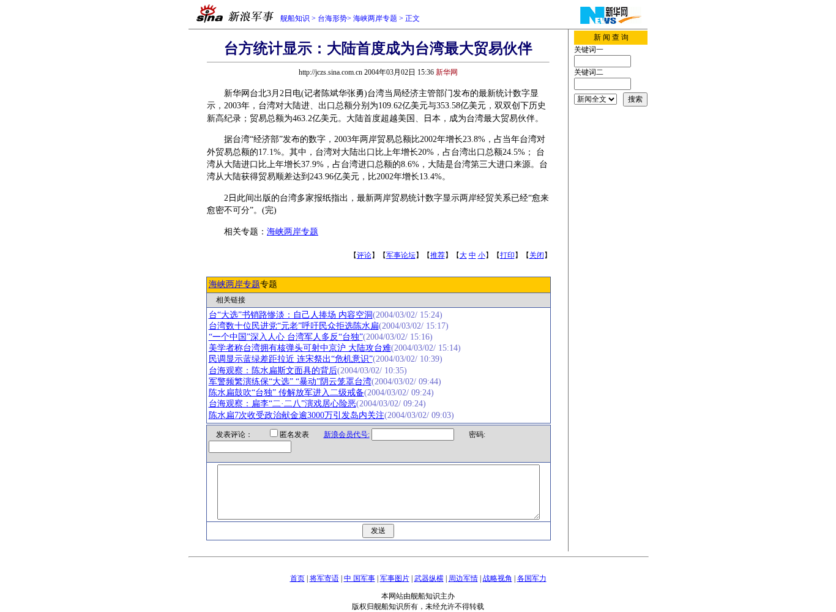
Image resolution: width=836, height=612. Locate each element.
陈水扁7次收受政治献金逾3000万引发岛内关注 (296, 415)
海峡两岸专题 (375, 18)
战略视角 (497, 578)
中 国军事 (359, 578)
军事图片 (394, 578)
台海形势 (332, 18)
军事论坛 (401, 255)
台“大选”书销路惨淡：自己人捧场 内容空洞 (291, 314)
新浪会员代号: (347, 434)
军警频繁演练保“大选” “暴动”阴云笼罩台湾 (290, 381)
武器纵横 (429, 578)
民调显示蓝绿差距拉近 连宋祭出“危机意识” (291, 359)
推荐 (437, 255)
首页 (297, 578)
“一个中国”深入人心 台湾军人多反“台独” (286, 336)
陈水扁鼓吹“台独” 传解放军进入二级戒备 (286, 392)
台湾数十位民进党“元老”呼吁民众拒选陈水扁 (294, 325)
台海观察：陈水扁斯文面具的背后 (273, 370)
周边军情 (463, 578)
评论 (364, 255)
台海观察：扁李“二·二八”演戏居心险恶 (282, 403)
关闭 (536, 255)
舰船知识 (295, 18)
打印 (507, 255)
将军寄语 (324, 578)
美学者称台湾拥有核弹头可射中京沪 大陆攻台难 (300, 348)
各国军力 (532, 578)
